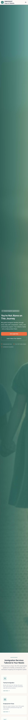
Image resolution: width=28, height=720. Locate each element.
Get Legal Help (14, 333)
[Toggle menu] (25, 2)
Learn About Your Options (14, 338)
